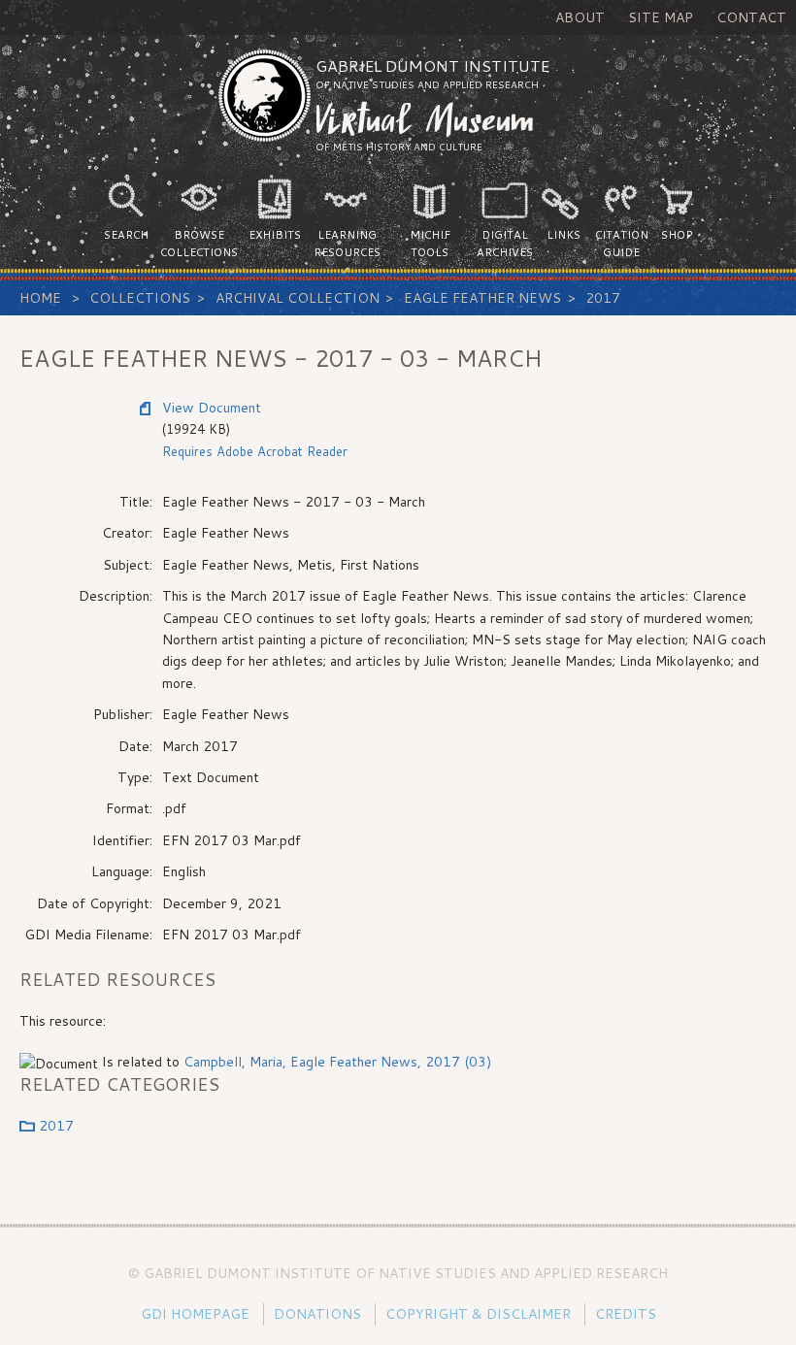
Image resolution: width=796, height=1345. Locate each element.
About (580, 17)
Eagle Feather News (482, 298)
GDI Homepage (195, 1314)
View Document (211, 407)
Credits (625, 1314)
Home (40, 298)
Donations (317, 1314)
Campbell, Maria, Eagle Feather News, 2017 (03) (337, 1061)
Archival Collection (298, 298)
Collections (139, 298)
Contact (751, 17)
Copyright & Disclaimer (478, 1314)
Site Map (660, 17)
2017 (602, 298)
